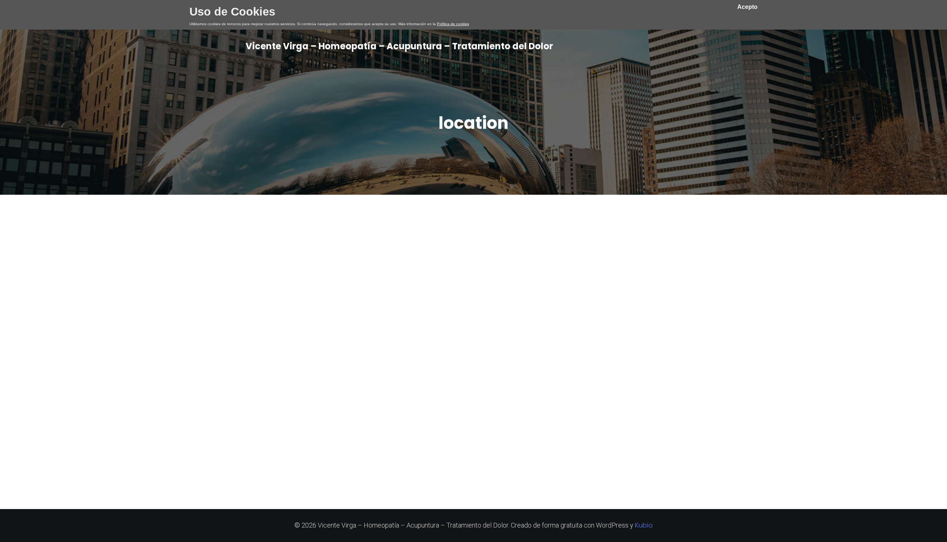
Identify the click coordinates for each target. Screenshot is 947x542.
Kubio (644, 525)
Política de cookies (453, 24)
